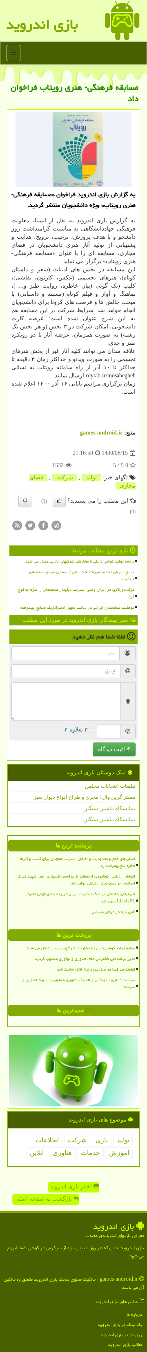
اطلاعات (47, 1140)
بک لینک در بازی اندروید (120, 1324)
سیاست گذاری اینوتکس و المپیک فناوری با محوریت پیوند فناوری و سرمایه (78, 983)
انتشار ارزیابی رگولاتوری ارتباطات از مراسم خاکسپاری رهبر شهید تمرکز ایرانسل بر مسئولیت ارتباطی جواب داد (76, 879)
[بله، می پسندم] (59, 501)
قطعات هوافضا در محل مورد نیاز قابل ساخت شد (96, 969)
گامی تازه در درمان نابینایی (113, 912)
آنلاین (37, 1152)
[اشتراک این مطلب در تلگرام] (56, 525)
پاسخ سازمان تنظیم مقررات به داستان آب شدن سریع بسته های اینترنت (81, 575)
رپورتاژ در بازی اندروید (121, 1334)
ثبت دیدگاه (111, 749)
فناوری (62, 1152)
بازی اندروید (42, 24)
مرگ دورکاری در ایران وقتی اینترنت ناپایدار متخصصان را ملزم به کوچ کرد (76, 593)
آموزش (119, 1152)
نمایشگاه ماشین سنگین (109, 808)
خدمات (90, 1152)
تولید (91, 477)
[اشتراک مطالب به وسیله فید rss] (17, 525)
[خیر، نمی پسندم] (24, 501)
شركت (64, 477)
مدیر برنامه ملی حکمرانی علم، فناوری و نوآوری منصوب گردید (85, 959)
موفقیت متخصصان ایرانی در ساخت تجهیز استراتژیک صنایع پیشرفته (77, 607)
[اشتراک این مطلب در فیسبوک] (43, 525)
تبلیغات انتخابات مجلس (110, 786)
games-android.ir (101, 433)
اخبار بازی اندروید (72, 1187)
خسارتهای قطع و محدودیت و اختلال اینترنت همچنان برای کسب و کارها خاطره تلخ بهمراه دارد (77, 862)
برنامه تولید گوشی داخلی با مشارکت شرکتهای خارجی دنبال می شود (79, 561)
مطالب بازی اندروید (125, 1344)
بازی (102, 1140)
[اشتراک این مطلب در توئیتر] (30, 525)
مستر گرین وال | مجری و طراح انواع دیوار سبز (85, 797)
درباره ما (134, 1314)
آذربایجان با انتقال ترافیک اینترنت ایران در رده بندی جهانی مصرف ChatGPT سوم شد (80, 897)
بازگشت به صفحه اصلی (44, 1199)
